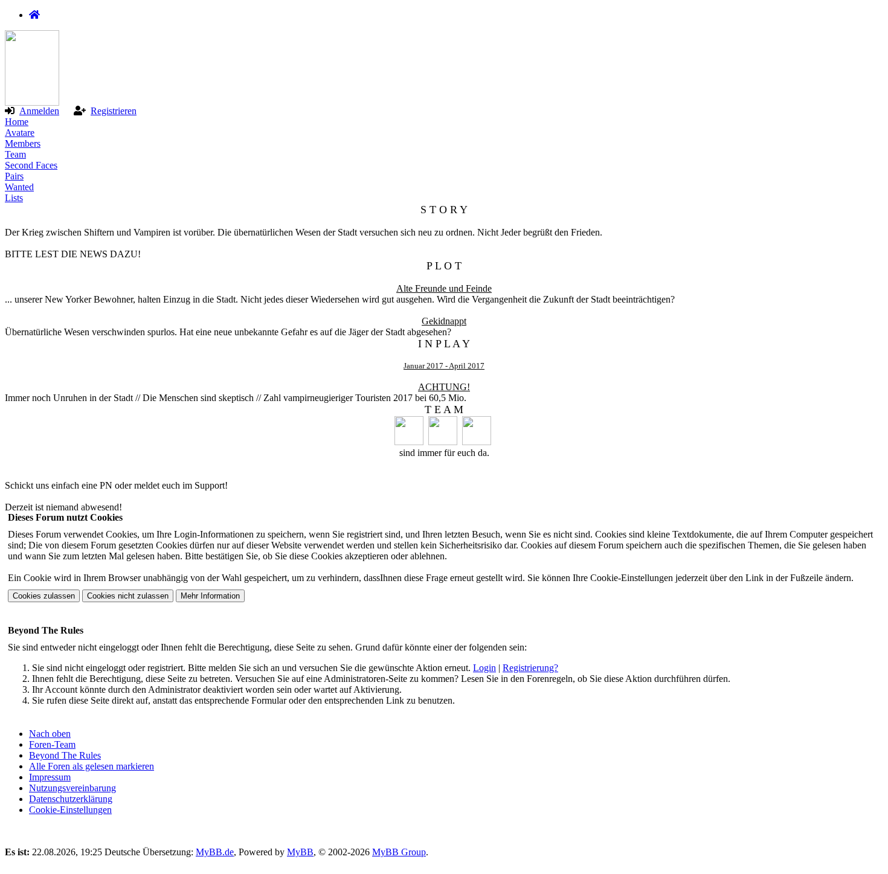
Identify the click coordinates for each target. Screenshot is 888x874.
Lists (14, 198)
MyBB (300, 852)
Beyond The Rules (65, 755)
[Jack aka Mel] (410, 442)
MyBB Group (399, 852)
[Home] (34, 15)
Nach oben (50, 733)
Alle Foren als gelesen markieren (91, 766)
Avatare (19, 132)
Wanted (19, 187)
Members (22, 143)
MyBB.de (215, 852)
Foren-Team (52, 744)
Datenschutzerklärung (70, 799)
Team (15, 154)
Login (484, 668)
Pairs (14, 176)
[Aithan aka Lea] (478, 442)
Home (16, 122)
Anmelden (39, 111)
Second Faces (31, 165)
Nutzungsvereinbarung (72, 788)
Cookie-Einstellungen (70, 810)
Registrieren (114, 111)
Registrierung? (530, 668)
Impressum (50, 777)
